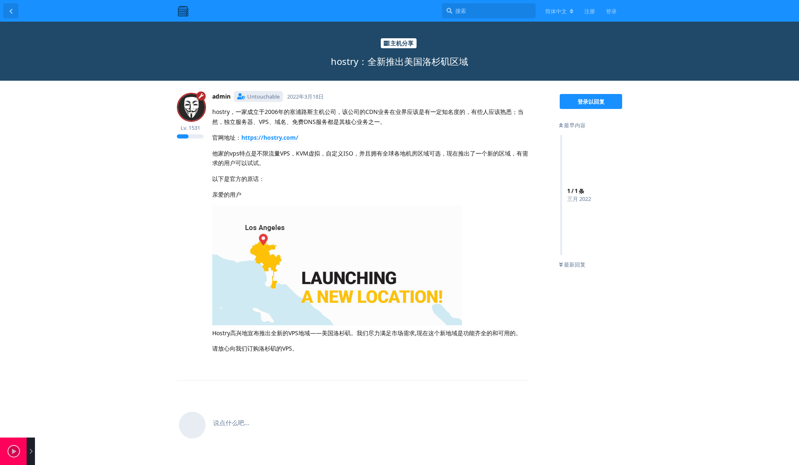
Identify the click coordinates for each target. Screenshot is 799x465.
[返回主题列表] (10, 10)
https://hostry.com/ (269, 137)
